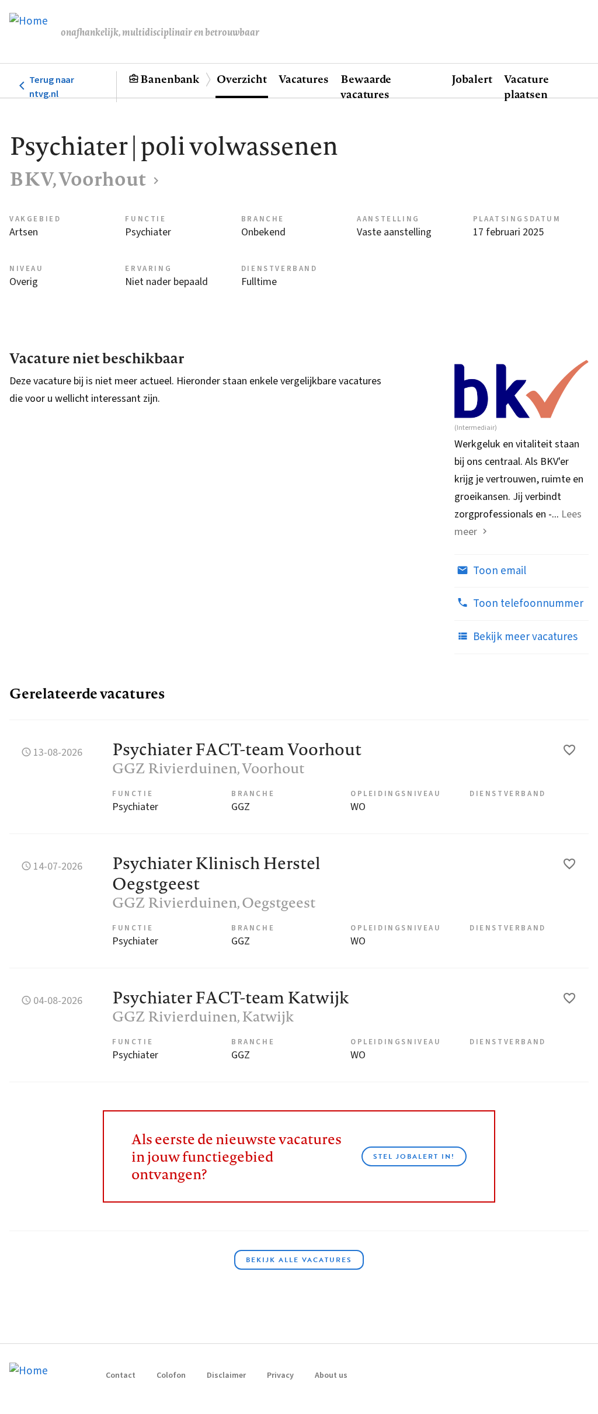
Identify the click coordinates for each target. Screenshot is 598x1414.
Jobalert (471, 78)
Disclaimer (226, 1375)
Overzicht (242, 78)
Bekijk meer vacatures (524, 637)
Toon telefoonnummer (527, 604)
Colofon (171, 1375)
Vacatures (304, 78)
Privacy (280, 1375)
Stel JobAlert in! (414, 1156)
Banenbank (169, 78)
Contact (120, 1375)
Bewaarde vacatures (365, 86)
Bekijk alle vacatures (299, 1260)
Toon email (498, 571)
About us (331, 1375)
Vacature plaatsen (526, 86)
